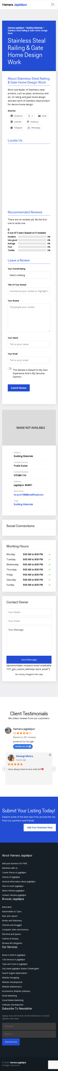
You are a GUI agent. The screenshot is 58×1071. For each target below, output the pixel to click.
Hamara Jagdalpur (24, 729)
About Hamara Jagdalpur (13, 890)
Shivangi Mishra (24, 756)
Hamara (14, 4)
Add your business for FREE (14, 863)
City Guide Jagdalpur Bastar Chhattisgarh (20, 968)
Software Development (12, 1004)
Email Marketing (9, 995)
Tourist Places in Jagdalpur (14, 872)
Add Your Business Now (39, 827)
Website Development (12, 982)
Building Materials (23, 504)
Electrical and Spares (11, 934)
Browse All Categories (12, 943)
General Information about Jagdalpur (18, 881)
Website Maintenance (12, 986)
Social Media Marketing (12, 1000)
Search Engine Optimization (14, 973)
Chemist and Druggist (12, 925)
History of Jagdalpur (11, 877)
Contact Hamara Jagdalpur (14, 895)
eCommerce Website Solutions (16, 991)
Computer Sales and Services (15, 929)
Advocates (7, 907)
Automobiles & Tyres (11, 911)
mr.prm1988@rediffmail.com (28, 494)
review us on (21, 746)
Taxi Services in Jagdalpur (13, 959)
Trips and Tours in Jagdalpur (15, 964)
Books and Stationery (12, 920)
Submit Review (18, 387)
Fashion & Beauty (10, 938)
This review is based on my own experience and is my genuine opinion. (30, 373)
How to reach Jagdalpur (13, 886)
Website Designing (10, 977)
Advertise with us (10, 868)
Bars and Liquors (10, 916)
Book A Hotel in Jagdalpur (13, 955)
